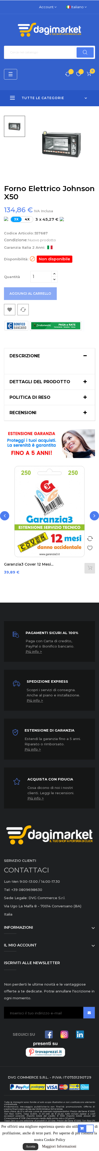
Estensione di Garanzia (49, 730)
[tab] (49, 356)
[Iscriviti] (89, 1013)
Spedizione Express (47, 681)
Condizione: (15, 240)
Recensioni (23, 412)
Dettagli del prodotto (40, 382)
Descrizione (25, 356)
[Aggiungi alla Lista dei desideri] (90, 547)
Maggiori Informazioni (59, 1146)
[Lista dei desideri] (79, 74)
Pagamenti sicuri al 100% (52, 633)
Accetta (30, 1146)
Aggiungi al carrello (30, 293)
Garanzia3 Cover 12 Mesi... (28, 564)
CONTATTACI (26, 870)
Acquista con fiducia (50, 779)
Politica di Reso (30, 397)
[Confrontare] (68, 74)
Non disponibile (54, 259)
